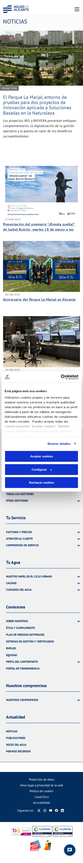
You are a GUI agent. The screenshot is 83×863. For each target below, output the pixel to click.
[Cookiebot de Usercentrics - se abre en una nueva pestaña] (60, 377)
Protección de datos (41, 779)
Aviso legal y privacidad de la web (41, 785)
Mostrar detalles (59, 443)
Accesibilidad (41, 803)
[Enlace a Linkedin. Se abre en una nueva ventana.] (62, 810)
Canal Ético (41, 797)
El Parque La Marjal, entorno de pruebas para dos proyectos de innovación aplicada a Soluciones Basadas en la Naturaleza (37, 105)
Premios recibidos (18, 751)
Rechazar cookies (41, 482)
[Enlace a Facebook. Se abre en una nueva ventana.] (56, 810)
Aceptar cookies (41, 456)
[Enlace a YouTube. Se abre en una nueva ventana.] (50, 810)
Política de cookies (41, 791)
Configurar (39, 469)
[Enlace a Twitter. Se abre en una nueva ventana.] (38, 810)
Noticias (11, 731)
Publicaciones (15, 738)
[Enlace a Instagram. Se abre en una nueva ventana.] (44, 810)
